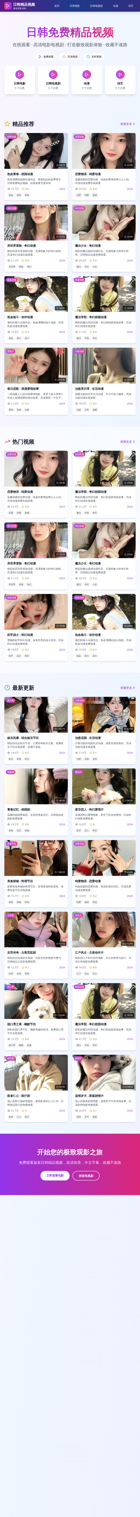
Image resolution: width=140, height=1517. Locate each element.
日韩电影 (75, 5)
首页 (56, 5)
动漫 (115, 5)
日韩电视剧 (96, 5)
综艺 (130, 5)
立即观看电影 (55, 1175)
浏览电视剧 (86, 1176)
